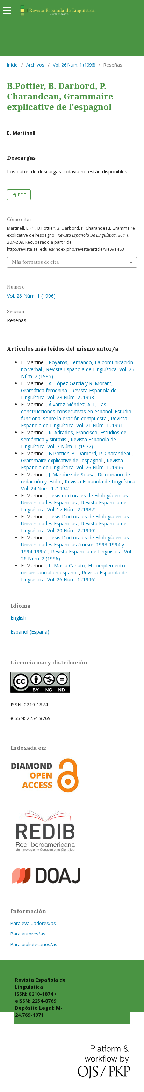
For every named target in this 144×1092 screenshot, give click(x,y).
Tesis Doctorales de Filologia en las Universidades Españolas (75, 520)
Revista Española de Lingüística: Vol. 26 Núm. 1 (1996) (73, 464)
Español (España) (29, 631)
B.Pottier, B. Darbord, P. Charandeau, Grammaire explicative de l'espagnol (77, 457)
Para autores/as (27, 934)
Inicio (12, 65)
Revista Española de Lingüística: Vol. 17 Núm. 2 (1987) (74, 506)
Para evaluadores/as (33, 923)
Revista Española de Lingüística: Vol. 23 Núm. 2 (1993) (69, 394)
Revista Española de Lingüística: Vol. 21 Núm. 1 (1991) (74, 422)
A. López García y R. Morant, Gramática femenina (67, 387)
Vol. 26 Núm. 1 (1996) (74, 65)
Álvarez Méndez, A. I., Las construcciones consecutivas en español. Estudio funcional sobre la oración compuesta (76, 411)
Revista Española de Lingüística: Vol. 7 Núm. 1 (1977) (68, 443)
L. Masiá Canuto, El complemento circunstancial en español (73, 569)
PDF (21, 195)
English (18, 617)
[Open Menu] (7, 11)
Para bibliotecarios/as (33, 944)
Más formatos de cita (35, 262)
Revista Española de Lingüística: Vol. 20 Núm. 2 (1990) (74, 527)
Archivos (35, 65)
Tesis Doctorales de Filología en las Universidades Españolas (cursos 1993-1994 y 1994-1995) (75, 544)
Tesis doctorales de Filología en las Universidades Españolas (74, 499)
